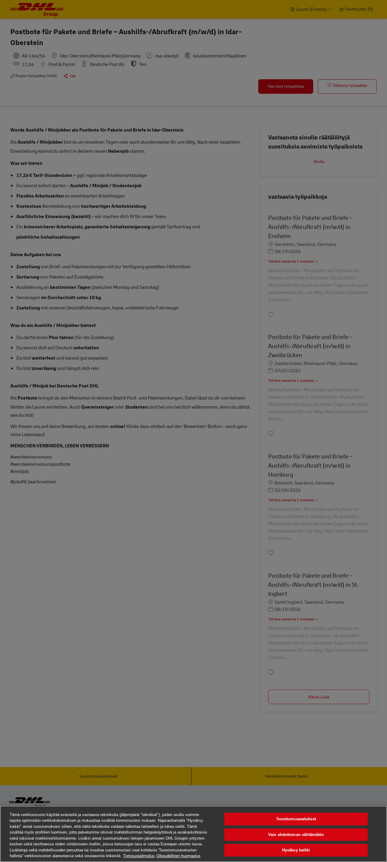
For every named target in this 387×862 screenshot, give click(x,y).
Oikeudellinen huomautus (178, 856)
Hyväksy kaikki (296, 850)
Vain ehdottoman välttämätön (296, 834)
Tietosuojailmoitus (139, 856)
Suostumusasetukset (296, 819)
